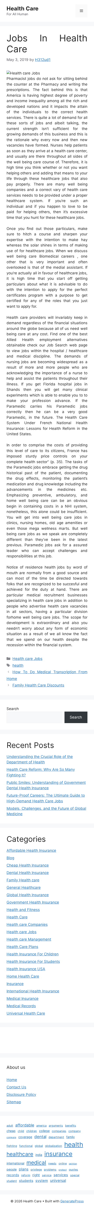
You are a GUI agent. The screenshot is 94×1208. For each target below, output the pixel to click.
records (13, 1175)
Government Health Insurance (33, 902)
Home (12, 1080)
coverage (25, 1137)
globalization (53, 1145)
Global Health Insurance (28, 895)
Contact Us (16, 1087)
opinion (73, 1163)
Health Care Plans (22, 947)
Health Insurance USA (26, 969)
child (21, 1131)
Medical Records (21, 1006)
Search (13, 709)
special (74, 1175)
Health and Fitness (23, 910)
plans (23, 1169)
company (74, 1131)
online (63, 1163)
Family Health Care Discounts (38, 685)
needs (52, 1163)
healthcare (20, 1154)
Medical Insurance (22, 998)
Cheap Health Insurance (28, 865)
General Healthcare (24, 887)
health (17, 665)
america (41, 1125)
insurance (58, 1153)
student (12, 1181)
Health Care (22, 8)
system (41, 1180)
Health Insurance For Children (33, 954)
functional (26, 1145)
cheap (11, 1131)
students (26, 1181)
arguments (56, 1125)
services (61, 1175)
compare (11, 1137)
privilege (36, 1169)
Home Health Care (23, 976)
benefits (70, 1125)
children (31, 1131)
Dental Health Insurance (28, 873)
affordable (24, 1125)
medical (36, 1162)
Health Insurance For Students (33, 961)
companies (59, 1131)
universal (58, 1180)
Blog (10, 858)
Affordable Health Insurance (31, 850)
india (38, 1155)
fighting (12, 1145)
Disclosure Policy (21, 1094)
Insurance (15, 984)
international (15, 1163)
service (46, 1175)
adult (10, 1125)
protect (63, 1169)
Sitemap (14, 1102)
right (36, 1175)
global (39, 1145)
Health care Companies (27, 924)
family (70, 1137)
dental (40, 1136)
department (56, 1137)
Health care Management (29, 939)
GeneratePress (72, 1201)
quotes (73, 1169)
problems (50, 1169)
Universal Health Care (26, 1013)
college (44, 1131)
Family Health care (23, 880)
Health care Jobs (27, 658)
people (12, 1169)
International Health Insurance (33, 991)
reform (25, 1175)
